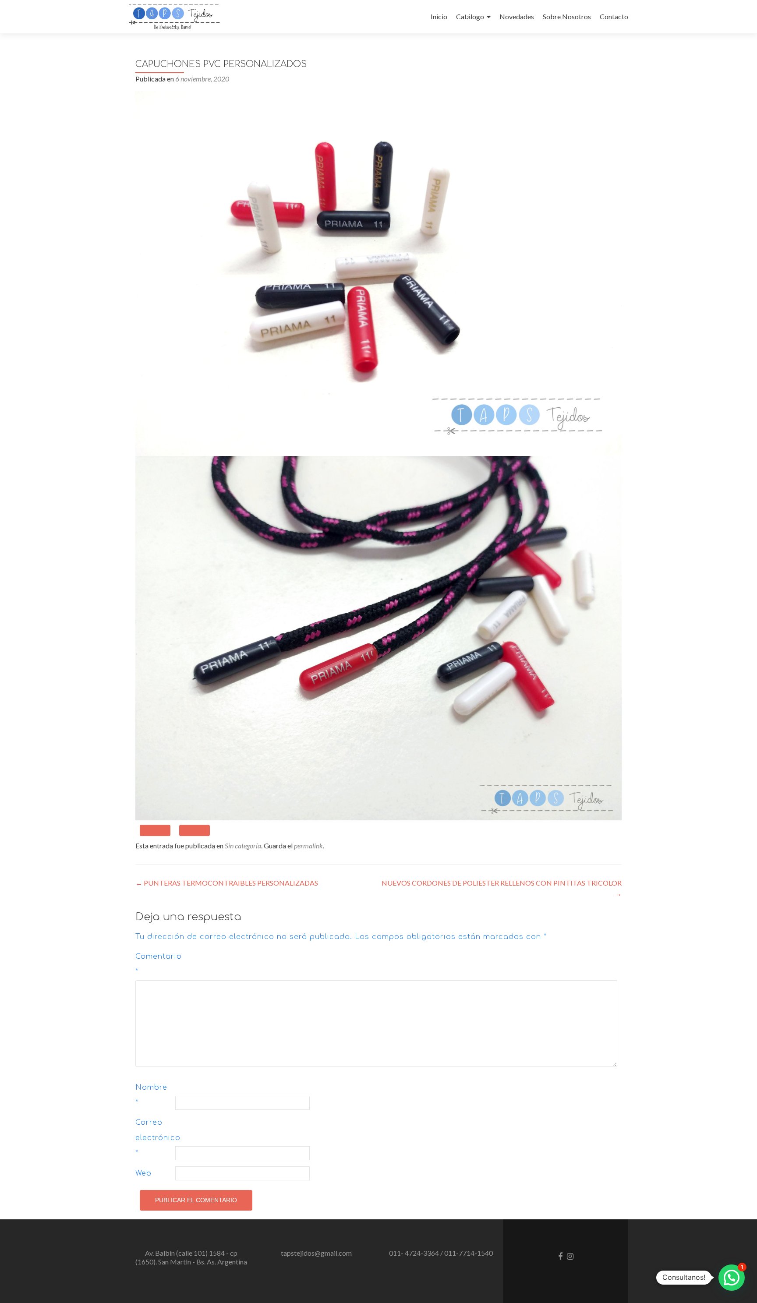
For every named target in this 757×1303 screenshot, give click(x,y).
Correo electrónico (154, 1138)
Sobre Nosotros (567, 16)
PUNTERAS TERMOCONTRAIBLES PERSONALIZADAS (226, 883)
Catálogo (470, 16)
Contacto (614, 16)
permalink (308, 845)
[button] (731, 1277)
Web (143, 1173)
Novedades (516, 16)
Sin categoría (243, 845)
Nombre (151, 1095)
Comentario (154, 964)
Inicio (439, 16)
